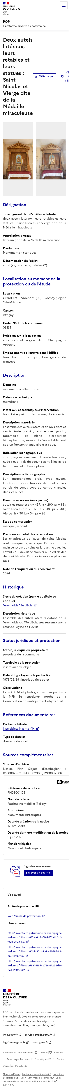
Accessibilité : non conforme (18, 1052)
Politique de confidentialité (36, 1074)
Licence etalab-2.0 (43, 1081)
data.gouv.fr (40, 1042)
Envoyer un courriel (38, 873)
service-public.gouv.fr (38, 1035)
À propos (58, 1052)
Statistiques (41, 1059)
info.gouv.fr (10, 1035)
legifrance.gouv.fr (14, 1042)
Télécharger (46, 76)
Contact (43, 1052)
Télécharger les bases (18, 1059)
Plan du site (21, 1066)
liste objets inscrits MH (19, 728)
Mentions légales (11, 1074)
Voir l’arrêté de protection (24, 916)
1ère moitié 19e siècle (17, 605)
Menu (64, 5)
